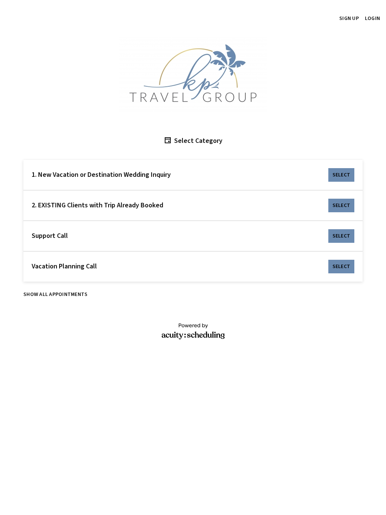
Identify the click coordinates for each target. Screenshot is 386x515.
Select (341, 175)
